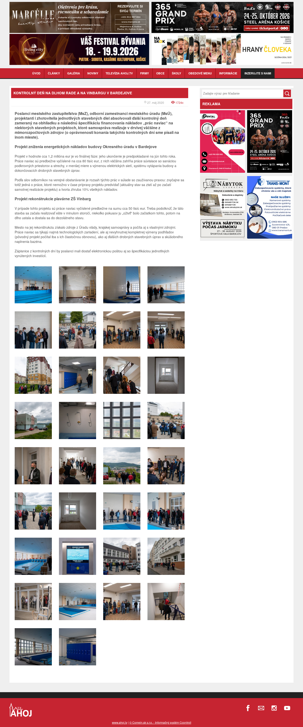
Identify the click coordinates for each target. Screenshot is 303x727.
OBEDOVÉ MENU (200, 73)
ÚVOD (36, 73)
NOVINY (92, 73)
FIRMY (144, 73)
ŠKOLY (176, 73)
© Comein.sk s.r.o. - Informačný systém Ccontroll (160, 722)
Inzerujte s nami (258, 73)
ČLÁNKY (54, 73)
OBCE (160, 73)
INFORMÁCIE (228, 73)
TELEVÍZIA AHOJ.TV (119, 73)
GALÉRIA (73, 73)
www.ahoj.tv (119, 722)
